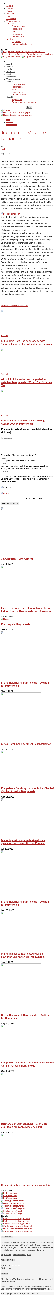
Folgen (16, 1268)
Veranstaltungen (13, 21)
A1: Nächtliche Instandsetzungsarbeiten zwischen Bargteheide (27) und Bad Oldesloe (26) (26, 382)
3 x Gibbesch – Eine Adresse (17, 559)
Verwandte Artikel (8, 306)
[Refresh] (5, 493)
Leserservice (11, 24)
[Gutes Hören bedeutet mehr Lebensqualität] (21, 739)
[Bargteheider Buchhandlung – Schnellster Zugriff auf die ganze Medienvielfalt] (21, 1119)
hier (12, 1286)
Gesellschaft (9, 122)
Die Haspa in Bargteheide (15, 624)
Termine (9, 8)
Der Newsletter (18, 36)
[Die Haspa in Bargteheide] (5, 619)
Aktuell (9, 6)
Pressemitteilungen (11, 125)
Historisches (17, 29)
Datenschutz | (19, 1255)
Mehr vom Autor (21, 306)
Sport (8, 16)
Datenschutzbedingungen (22, 44)
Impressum (16, 41)
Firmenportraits (18, 26)
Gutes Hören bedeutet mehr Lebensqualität (26, 744)
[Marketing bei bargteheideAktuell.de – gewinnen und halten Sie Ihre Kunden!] (21, 835)
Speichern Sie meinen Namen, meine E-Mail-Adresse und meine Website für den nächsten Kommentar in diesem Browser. (27, 479)
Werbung (17, 1279)
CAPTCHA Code (34, 498)
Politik (9, 11)
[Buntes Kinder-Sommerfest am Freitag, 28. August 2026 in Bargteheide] (17, 413)
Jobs (13, 31)
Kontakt (9, 39)
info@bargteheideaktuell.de (38, 1289)
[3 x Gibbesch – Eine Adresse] (21, 553)
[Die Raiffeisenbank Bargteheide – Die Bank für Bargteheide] (21, 677)
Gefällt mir (16, 1265)
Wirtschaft (10, 13)
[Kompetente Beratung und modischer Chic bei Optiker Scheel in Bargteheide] (21, 783)
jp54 (3, 149)
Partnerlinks (17, 34)
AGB (29, 1255)
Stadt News (11, 18)
